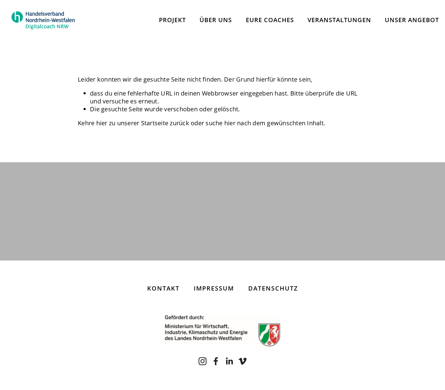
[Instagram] (202, 361)
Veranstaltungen (339, 20)
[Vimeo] (242, 361)
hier (101, 123)
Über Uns (215, 20)
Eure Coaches (270, 20)
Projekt (172, 20)
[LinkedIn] (229, 361)
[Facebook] (216, 361)
